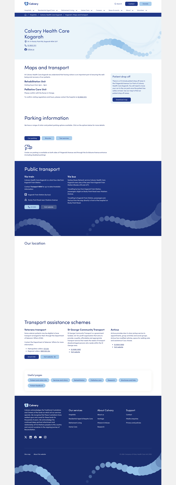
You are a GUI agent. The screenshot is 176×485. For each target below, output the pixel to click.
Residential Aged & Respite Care (81, 419)
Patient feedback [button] (36, 385)
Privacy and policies (133, 423)
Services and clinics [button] (60, 380)
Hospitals (72, 414)
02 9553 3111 (32, 45)
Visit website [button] (48, 207)
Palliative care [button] (96, 380)
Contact (129, 414)
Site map (27, 454)
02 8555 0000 (119, 344)
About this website (40, 454)
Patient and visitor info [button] (38, 380)
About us (100, 414)
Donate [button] (145, 4)
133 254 (46, 349)
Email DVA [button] (31, 357)
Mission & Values (103, 423)
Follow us (31, 49)
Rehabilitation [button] (79, 380)
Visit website (75, 352)
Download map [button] (121, 100)
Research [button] (111, 380)
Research (100, 427)
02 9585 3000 (76, 349)
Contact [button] (131, 4)
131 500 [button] (33, 207)
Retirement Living (75, 423)
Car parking (32, 138)
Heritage (100, 419)
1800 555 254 (45, 351)
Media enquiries (132, 419)
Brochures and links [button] (128, 380)
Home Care (73, 427)
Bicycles (48, 138)
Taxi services (64, 138)
